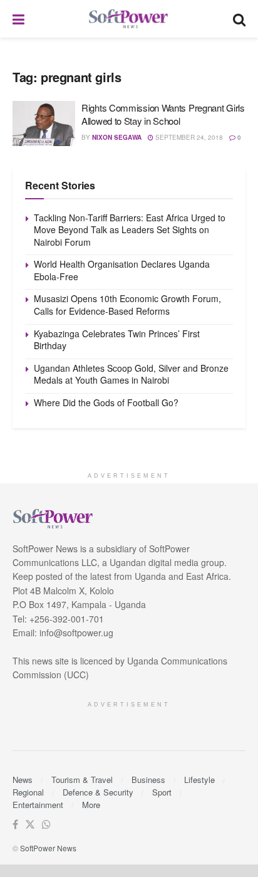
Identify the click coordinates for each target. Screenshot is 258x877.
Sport (162, 792)
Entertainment (38, 805)
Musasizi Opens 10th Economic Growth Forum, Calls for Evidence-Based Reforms (127, 304)
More (91, 805)
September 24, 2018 (188, 137)
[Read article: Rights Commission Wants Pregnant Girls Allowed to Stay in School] (44, 123)
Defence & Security (98, 792)
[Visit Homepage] (129, 19)
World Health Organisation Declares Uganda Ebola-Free (122, 270)
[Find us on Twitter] (30, 824)
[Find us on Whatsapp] (46, 824)
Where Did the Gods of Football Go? (106, 402)
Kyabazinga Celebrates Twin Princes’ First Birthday (117, 339)
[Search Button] (239, 19)
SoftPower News (48, 848)
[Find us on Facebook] (15, 824)
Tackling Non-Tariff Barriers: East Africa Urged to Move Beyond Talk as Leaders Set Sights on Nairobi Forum (129, 229)
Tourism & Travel (82, 779)
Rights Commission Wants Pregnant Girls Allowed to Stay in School (163, 114)
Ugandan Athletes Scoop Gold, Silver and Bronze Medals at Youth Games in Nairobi (131, 374)
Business (148, 779)
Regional (28, 792)
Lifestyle (199, 779)
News (23, 779)
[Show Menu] (18, 19)
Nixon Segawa (117, 137)
